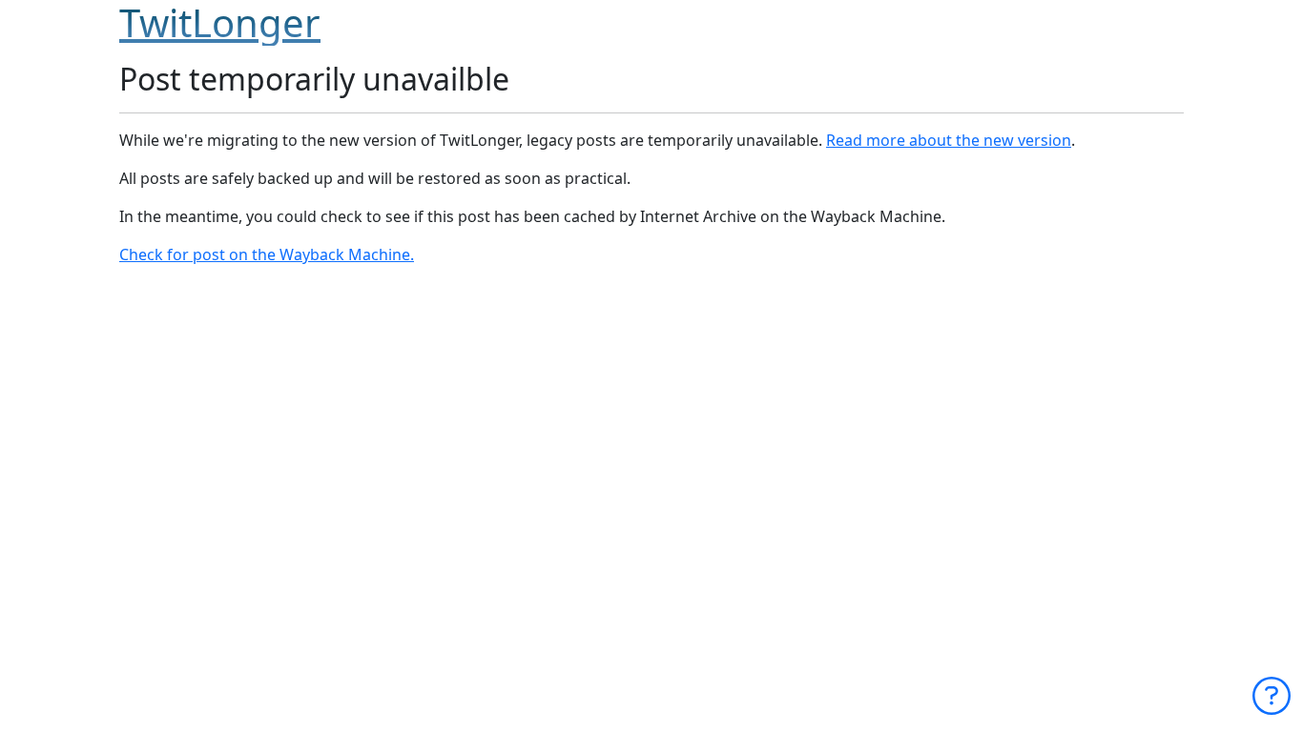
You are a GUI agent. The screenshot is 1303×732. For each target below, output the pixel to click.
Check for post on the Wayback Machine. (266, 254)
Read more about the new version (948, 140)
